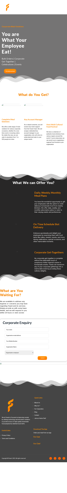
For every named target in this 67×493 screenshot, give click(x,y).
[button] (10, 71)
